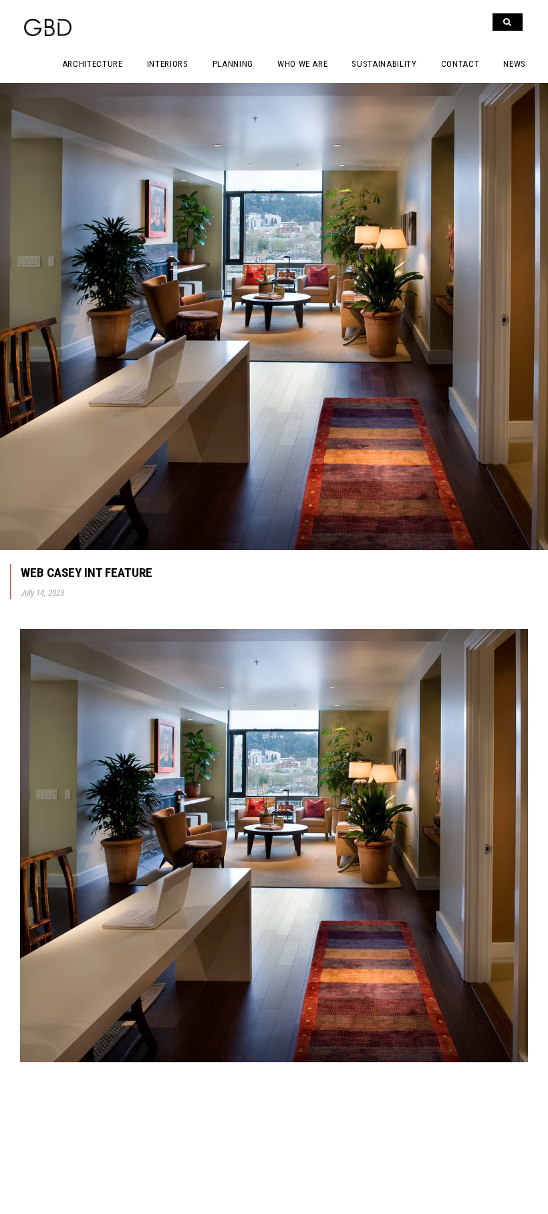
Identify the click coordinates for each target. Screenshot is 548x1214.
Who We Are (302, 64)
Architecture (92, 64)
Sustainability (384, 64)
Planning (233, 64)
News (514, 64)
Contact (460, 64)
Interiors (167, 64)
